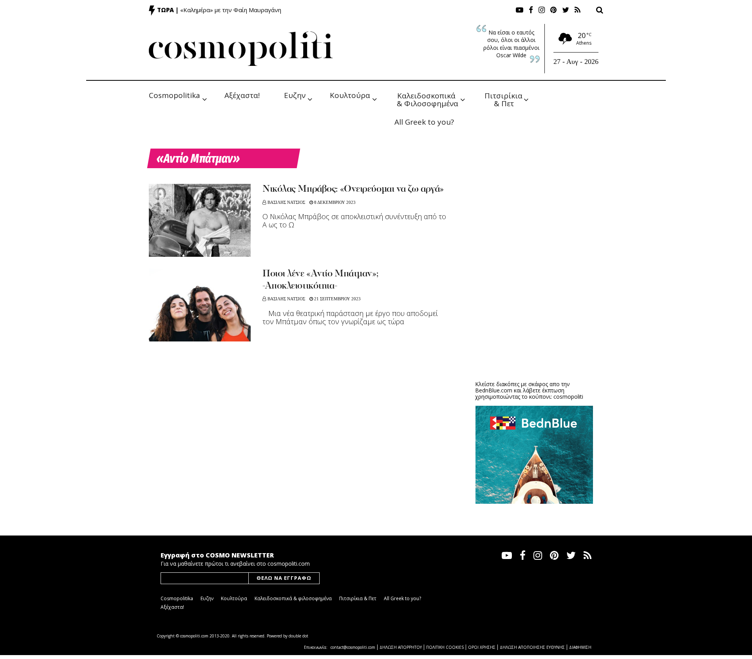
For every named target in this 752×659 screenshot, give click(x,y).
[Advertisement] (534, 314)
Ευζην (295, 95)
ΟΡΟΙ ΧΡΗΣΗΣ (481, 647)
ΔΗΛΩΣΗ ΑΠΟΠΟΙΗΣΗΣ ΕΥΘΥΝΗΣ (532, 647)
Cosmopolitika (174, 95)
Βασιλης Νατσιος (286, 202)
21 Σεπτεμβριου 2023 (337, 298)
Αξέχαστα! (242, 95)
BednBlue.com (493, 390)
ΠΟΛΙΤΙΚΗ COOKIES (445, 647)
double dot (298, 636)
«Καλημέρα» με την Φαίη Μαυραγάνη (230, 10)
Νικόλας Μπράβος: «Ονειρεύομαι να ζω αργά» (353, 189)
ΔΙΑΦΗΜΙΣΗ (580, 647)
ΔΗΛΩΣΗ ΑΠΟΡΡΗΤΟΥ (401, 647)
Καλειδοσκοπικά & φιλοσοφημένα (293, 598)
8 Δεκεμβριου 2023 (334, 202)
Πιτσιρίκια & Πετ (504, 99)
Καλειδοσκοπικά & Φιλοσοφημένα (427, 99)
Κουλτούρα (350, 95)
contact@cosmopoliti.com (353, 647)
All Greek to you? (424, 122)
